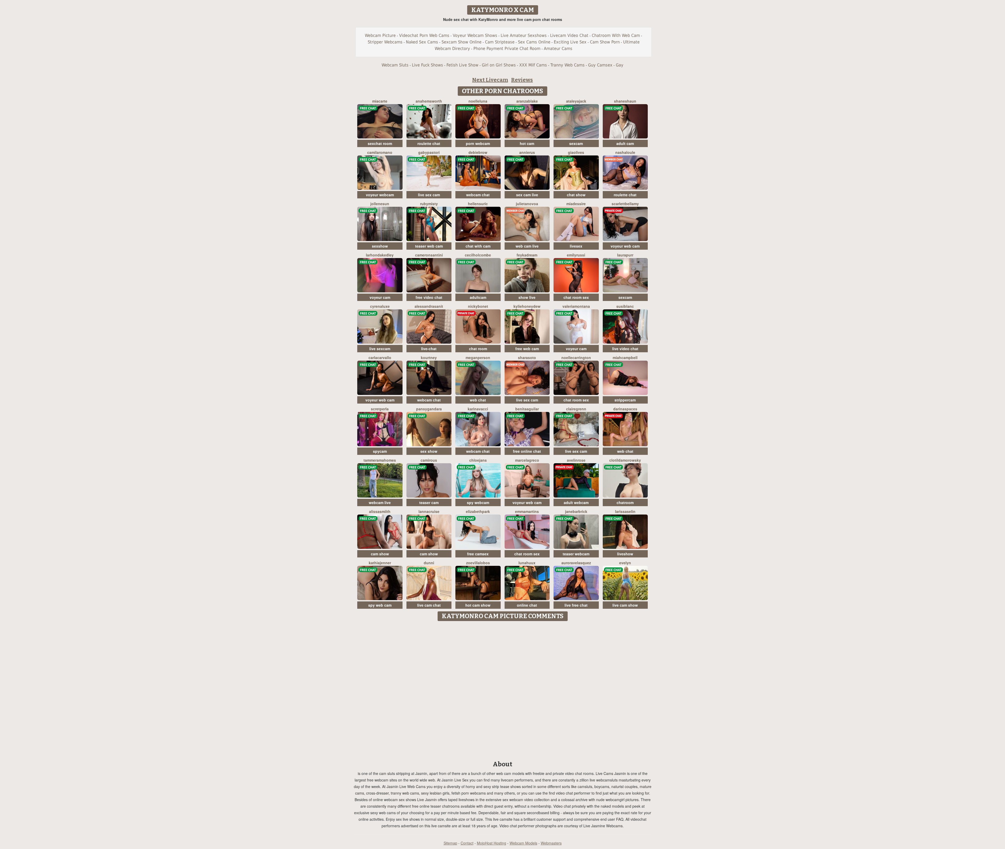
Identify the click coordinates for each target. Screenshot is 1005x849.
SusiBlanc (625, 306)
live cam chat (429, 605)
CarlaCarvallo (379, 357)
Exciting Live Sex (570, 42)
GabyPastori (429, 152)
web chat (478, 400)
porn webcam (478, 143)
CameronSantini (429, 255)
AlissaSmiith (379, 511)
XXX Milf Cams (533, 65)
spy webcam (478, 502)
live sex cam (429, 194)
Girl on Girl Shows (499, 65)
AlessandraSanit (429, 306)
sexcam (576, 143)
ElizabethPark (478, 511)
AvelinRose (576, 460)
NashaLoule (625, 152)
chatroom (625, 502)
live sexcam (379, 348)
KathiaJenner (380, 562)
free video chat (429, 297)
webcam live (380, 502)
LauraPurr (625, 255)
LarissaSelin (625, 511)
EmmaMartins (527, 511)
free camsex (478, 553)
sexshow (380, 246)
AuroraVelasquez (576, 562)
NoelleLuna (477, 101)
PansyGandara (429, 408)
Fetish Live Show (462, 65)
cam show (380, 553)
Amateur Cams (558, 48)
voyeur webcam (380, 194)
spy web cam (380, 605)
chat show (576, 194)
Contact (467, 843)
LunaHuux (526, 562)
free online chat (527, 451)
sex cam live (527, 194)
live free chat (576, 605)
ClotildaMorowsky (625, 460)
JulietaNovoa (527, 203)
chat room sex (576, 297)
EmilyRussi (576, 255)
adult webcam (576, 502)
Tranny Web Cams (567, 65)
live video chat (625, 348)
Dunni (429, 562)
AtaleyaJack (576, 101)
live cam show (625, 605)
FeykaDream (527, 255)
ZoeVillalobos (478, 562)
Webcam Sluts (395, 65)
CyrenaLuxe (380, 306)
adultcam (478, 297)
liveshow (625, 553)
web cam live (527, 246)
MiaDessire (576, 203)
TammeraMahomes (380, 460)
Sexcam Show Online (462, 42)
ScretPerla (380, 408)
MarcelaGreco (527, 460)
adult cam (625, 143)
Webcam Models (523, 843)
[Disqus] (502, 689)
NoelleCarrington (576, 357)
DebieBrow (477, 152)
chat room (478, 348)
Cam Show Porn (605, 42)
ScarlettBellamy (625, 203)
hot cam (527, 143)
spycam (380, 451)
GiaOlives (576, 152)
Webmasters (551, 843)
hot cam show (477, 605)
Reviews (522, 80)
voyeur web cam (625, 246)
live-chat (429, 348)
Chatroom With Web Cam (616, 35)
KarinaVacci (478, 408)
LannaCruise (428, 511)
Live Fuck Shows (427, 65)
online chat (527, 605)
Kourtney (429, 357)
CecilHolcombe (478, 255)
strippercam (625, 400)
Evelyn (625, 562)
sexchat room (380, 143)
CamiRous (429, 460)
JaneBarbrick (576, 511)
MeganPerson (478, 357)
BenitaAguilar (527, 408)
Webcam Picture (380, 35)
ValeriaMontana (576, 306)
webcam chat (478, 194)
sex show (428, 451)
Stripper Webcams (385, 42)
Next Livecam (490, 80)
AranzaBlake (527, 101)
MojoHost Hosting (491, 843)
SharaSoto (527, 357)
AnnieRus (527, 152)
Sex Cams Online (534, 42)
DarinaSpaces (625, 408)
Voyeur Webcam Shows (475, 35)
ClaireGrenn (576, 408)
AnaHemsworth (429, 101)
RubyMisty (429, 203)
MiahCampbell (625, 357)
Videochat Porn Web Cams (424, 35)
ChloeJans (478, 460)
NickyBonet (478, 306)
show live (526, 297)
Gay (619, 65)
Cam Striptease (500, 42)
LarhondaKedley (380, 255)
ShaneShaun (625, 101)
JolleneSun (379, 203)
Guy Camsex (600, 65)
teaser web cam (429, 246)
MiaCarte (379, 101)
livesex (576, 246)
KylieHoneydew (526, 306)
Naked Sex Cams (422, 42)
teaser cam (429, 502)
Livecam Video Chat (569, 35)
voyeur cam (380, 297)
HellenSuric (478, 203)
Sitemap (450, 843)
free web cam (527, 348)
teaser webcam (576, 553)
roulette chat (428, 143)
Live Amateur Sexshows (524, 35)
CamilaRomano (379, 152)
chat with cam (478, 246)
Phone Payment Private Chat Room (506, 48)
